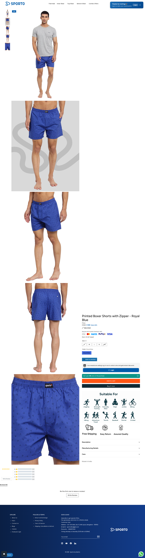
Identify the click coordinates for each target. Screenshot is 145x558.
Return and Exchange (41, 517)
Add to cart (111, 381)
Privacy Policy (39, 520)
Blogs (13, 526)
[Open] (4, 554)
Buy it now (111, 386)
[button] (61, 4)
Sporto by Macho (75, 552)
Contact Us (15, 523)
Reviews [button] (3, 485)
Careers (14, 529)
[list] (45, 237)
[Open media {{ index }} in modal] (45, 55)
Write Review (72, 495)
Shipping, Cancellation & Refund (44, 526)
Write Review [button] (6, 479)
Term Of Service (40, 523)
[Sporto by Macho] (15, 4)
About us (14, 517)
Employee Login (16, 531)
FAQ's (13, 520)
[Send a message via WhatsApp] (141, 554)
